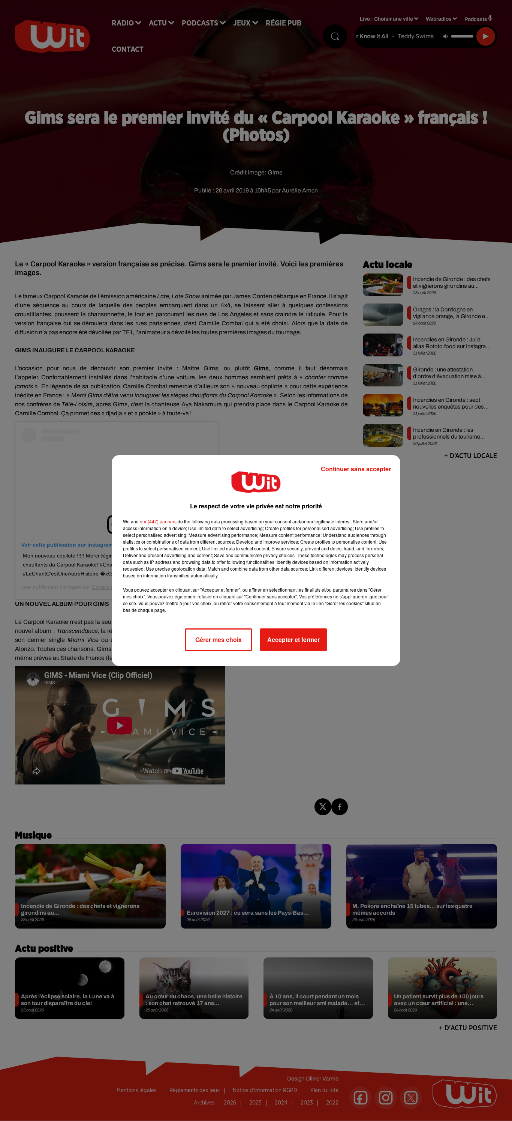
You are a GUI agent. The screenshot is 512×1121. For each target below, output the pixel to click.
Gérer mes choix (218, 639)
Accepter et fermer (293, 639)
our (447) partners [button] (158, 521)
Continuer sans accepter (356, 468)
